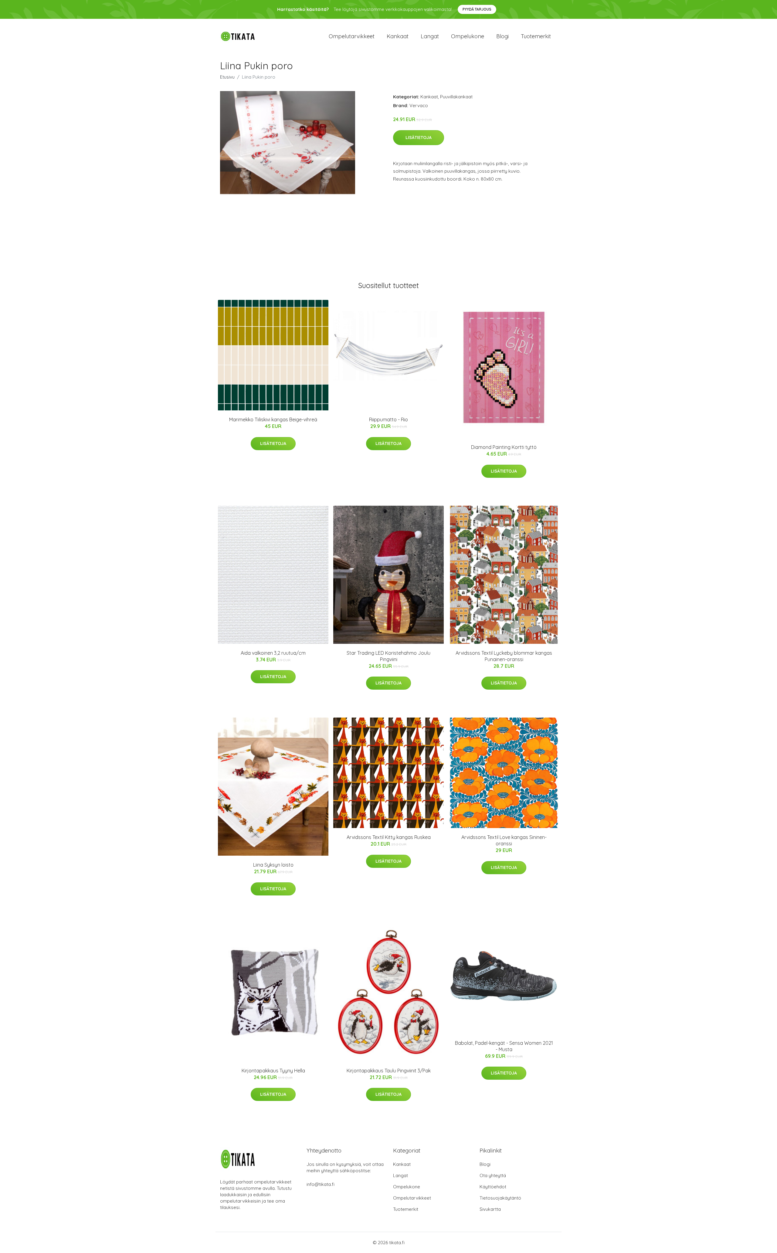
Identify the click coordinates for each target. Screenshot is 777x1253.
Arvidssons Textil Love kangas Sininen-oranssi (504, 840)
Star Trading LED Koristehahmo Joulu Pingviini (388, 656)
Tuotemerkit (536, 36)
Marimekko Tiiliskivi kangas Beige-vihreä (273, 419)
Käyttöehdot (493, 1187)
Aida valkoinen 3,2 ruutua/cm (273, 653)
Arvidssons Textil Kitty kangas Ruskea (389, 837)
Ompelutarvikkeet (352, 36)
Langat (430, 36)
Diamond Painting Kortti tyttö (504, 447)
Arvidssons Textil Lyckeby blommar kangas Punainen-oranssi (504, 656)
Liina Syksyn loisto (273, 865)
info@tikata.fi (320, 1184)
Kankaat (398, 36)
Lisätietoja (418, 137)
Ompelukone (467, 36)
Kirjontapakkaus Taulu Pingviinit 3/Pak (389, 1071)
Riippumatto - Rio (388, 419)
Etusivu (227, 77)
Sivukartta (490, 1209)
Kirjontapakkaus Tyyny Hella (273, 1071)
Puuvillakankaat (456, 97)
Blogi (502, 36)
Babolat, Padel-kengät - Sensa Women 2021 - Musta (504, 1046)
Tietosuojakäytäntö (500, 1198)
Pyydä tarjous (477, 9)
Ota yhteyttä (493, 1175)
